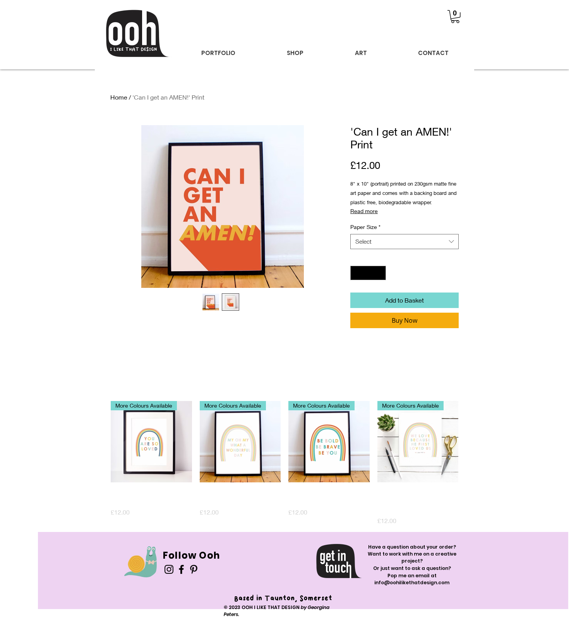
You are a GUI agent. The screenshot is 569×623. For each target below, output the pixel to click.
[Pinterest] (194, 569)
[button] (455, 16)
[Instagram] (169, 569)
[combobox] (404, 241)
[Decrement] (356, 273)
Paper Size (365, 227)
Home (118, 97)
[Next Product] (469, 441)
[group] (284, 463)
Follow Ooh (191, 555)
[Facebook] (181, 569)
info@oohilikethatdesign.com (411, 582)
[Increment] (380, 273)
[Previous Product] (99, 441)
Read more (364, 211)
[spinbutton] (368, 273)
